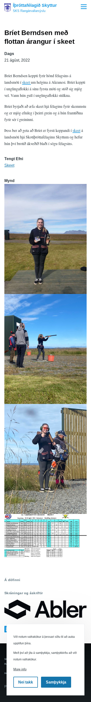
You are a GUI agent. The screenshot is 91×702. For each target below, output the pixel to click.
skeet (26, 82)
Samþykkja (56, 682)
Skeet (9, 165)
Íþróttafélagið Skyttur (35, 5)
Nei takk (25, 682)
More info (19, 669)
